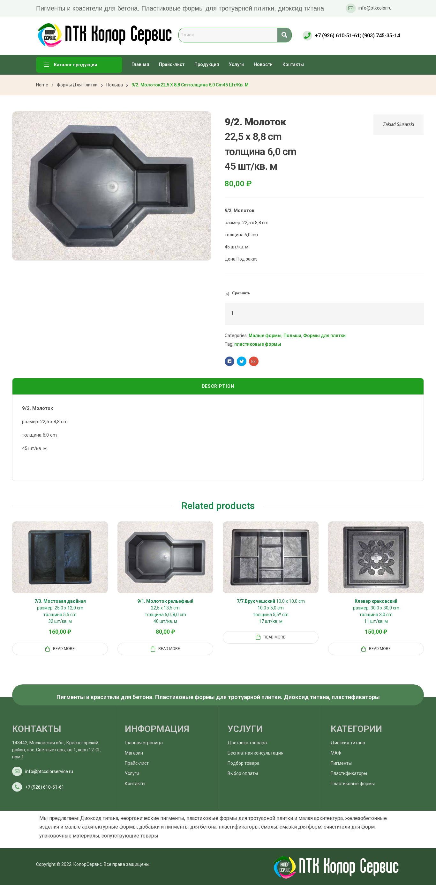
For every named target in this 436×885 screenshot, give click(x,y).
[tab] (218, 386)
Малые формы (265, 335)
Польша (114, 84)
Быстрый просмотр (67, 564)
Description (218, 386)
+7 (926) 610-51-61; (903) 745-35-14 (357, 36)
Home (42, 84)
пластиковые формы (257, 344)
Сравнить (241, 292)
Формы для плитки (77, 84)
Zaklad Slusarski (398, 124)
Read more (64, 648)
